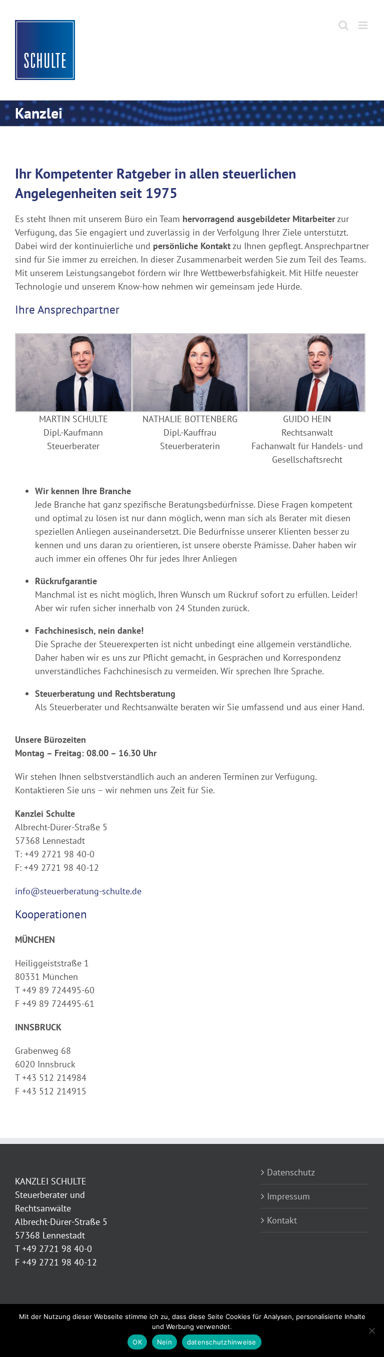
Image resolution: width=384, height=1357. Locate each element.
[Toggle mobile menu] (363, 25)
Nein (164, 1342)
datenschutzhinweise (221, 1342)
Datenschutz (291, 1172)
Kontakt (282, 1220)
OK (137, 1342)
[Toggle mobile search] (343, 25)
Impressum (288, 1196)
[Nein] (371, 1330)
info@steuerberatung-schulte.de (78, 891)
